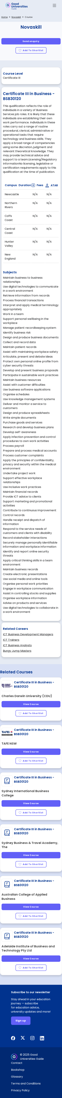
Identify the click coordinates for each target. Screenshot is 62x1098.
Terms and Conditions (26, 1083)
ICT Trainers (11, 640)
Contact (16, 1063)
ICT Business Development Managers (28, 634)
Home (4, 17)
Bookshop (17, 1070)
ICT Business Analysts (17, 645)
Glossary (17, 1077)
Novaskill (16, 17)
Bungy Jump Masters (17, 651)
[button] (54, 6)
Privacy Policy (20, 1090)
